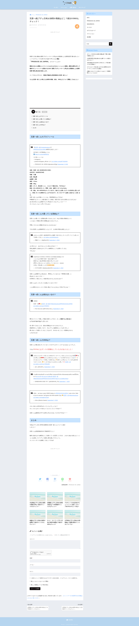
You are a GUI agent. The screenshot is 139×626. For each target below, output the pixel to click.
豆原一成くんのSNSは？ (39, 124)
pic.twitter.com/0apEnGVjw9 (41, 397)
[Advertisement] (55, 44)
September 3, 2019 (54, 240)
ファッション (64, 7)
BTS (88, 17)
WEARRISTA (90, 24)
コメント (32, 539)
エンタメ (56, 7)
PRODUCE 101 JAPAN (74, 485)
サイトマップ (82, 7)
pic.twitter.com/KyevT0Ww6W (41, 364)
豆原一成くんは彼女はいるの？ (41, 122)
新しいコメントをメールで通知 (39, 581)
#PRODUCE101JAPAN (39, 149)
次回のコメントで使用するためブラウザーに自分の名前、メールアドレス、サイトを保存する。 (54, 578)
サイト (31, 571)
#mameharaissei (45, 147)
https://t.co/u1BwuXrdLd (61, 378)
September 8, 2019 (63, 164)
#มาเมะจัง (38, 376)
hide (45, 111)
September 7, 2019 (64, 381)
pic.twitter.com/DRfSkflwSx (51, 237)
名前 (31, 558)
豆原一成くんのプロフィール (40, 116)
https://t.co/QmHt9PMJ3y (42, 154)
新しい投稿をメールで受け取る (39, 585)
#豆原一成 (37, 147)
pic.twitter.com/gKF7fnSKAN (59, 161)
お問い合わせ (73, 7)
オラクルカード (91, 30)
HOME (70, 620)
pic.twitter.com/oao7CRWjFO (41, 306)
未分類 (89, 37)
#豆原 (49, 304)
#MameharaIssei (55, 304)
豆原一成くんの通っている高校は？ (42, 119)
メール (32, 565)
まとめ (34, 127)
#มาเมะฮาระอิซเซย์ (47, 376)
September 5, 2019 (49, 367)
